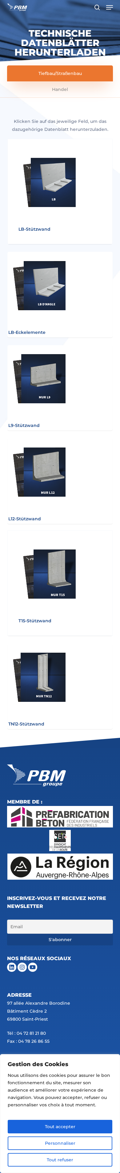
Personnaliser (60, 1143)
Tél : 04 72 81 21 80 (26, 1033)
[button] (109, 7)
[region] (60, 1113)
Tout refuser (60, 1160)
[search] (97, 7)
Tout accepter (60, 1126)
